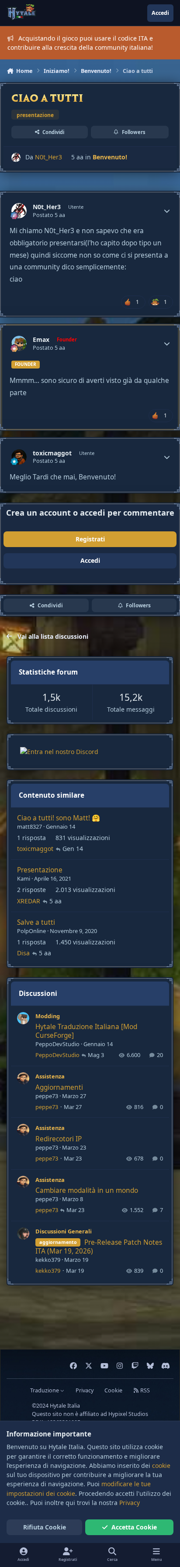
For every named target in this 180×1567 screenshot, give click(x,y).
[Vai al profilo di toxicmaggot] (19, 457)
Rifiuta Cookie (44, 1527)
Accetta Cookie (134, 1527)
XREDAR (28, 901)
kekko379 (47, 1260)
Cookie (113, 1390)
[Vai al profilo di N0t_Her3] (16, 157)
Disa (23, 953)
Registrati (90, 539)
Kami (23, 878)
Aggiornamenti (59, 1087)
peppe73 (46, 1096)
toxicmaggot (52, 453)
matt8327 (29, 826)
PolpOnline (31, 931)
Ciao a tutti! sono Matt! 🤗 (58, 818)
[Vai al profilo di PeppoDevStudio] (23, 1018)
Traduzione (45, 1390)
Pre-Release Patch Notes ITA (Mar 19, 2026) (98, 1247)
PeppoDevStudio (57, 1044)
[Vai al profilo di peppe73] (23, 1078)
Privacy (84, 1390)
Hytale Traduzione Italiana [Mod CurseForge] (86, 1031)
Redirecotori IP (58, 1138)
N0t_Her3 (48, 157)
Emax (41, 340)
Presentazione (39, 870)
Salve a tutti (36, 922)
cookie (161, 1465)
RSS (144, 1390)
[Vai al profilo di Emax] (19, 343)
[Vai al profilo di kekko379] (23, 1233)
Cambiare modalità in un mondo (86, 1190)
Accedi (90, 560)
